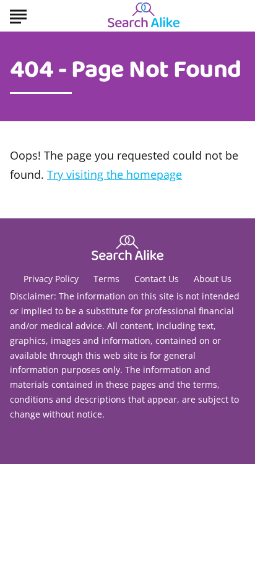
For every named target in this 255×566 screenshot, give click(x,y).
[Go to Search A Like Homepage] (143, 16)
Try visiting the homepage (114, 174)
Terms (106, 279)
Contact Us (156, 279)
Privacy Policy (51, 279)
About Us (212, 279)
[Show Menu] (18, 14)
